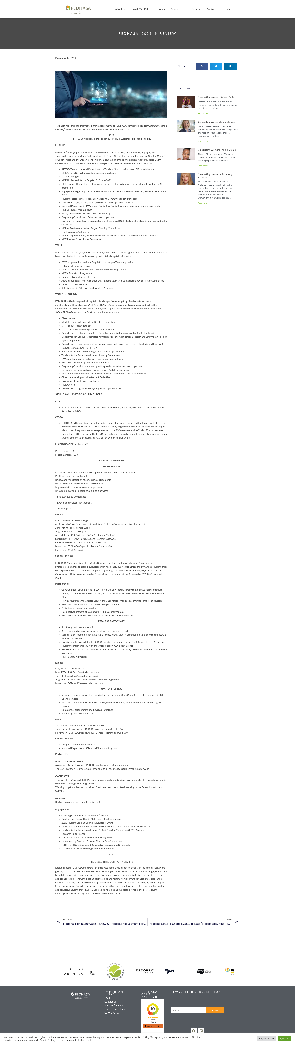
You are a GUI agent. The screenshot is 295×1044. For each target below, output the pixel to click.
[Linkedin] (201, 1031)
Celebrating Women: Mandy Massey (217, 121)
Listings (193, 9)
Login (227, 9)
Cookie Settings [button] (266, 1038)
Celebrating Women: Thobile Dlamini (217, 149)
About (118, 9)
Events (174, 9)
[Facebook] (194, 1031)
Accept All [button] (284, 1038)
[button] (202, 66)
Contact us (212, 9)
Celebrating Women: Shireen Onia (216, 97)
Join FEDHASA (140, 9)
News (161, 9)
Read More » (203, 113)
